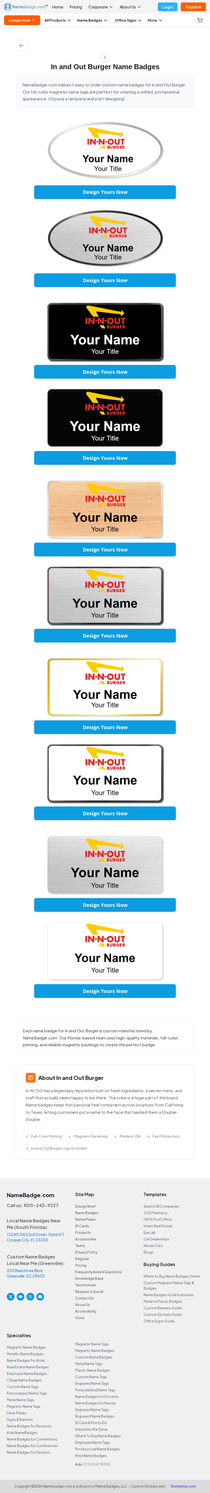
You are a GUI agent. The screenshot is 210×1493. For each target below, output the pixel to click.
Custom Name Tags (23, 1387)
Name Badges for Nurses (95, 1403)
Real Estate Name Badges (28, 1367)
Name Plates (85, 1219)
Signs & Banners (20, 1420)
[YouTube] (20, 1297)
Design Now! (85, 1206)
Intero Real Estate (158, 1226)
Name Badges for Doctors (96, 1397)
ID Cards (82, 1226)
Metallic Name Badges (25, 1354)
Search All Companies (161, 1206)
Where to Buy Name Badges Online (172, 1276)
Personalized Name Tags (27, 1393)
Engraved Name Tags (92, 1383)
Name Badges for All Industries (169, 1295)
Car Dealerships (156, 1239)
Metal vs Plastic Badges (163, 1301)
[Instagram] (30, 1297)
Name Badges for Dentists (28, 1452)
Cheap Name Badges (24, 1380)
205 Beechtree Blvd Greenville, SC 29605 (26, 1273)
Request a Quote (89, 1292)
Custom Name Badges (93, 1357)
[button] (200, 20)
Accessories (85, 1239)
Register (193, 6)
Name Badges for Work (26, 1360)
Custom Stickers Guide (163, 1315)
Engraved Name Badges (94, 1416)
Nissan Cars (153, 1246)
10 (108, 1464)
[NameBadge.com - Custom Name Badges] (26, 6)
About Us (128, 6)
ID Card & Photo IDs (91, 1423)
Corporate (98, 6)
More (152, 20)
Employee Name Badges (27, 1374)
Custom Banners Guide (163, 1308)
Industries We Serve (91, 1429)
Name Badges (89, 20)
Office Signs (125, 20)
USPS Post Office (158, 1219)
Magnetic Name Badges (26, 1347)
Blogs (148, 1252)
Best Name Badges (91, 1456)
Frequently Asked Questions (98, 1272)
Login (167, 6)
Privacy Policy (86, 1252)
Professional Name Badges (97, 1449)
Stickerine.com (183, 1486)
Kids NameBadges (22, 1433)
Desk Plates (16, 1413)
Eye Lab (150, 1233)
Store (79, 1318)
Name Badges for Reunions (29, 1426)
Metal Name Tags (20, 1400)
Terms (80, 1246)
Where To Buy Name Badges (98, 1436)
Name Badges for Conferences (32, 1446)
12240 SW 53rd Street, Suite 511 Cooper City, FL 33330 (35, 1237)
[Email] (40, 1297)
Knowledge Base (89, 1278)
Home (57, 6)
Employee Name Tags (92, 1443)
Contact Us (84, 1298)
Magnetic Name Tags (23, 1406)
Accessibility (85, 1311)
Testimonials (85, 1285)
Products (83, 1233)
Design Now (19, 20)
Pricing (76, 6)
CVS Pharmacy (155, 1213)
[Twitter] (10, 1297)
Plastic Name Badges (92, 1370)
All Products (55, 20)
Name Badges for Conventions (32, 1439)
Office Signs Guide (159, 1321)
